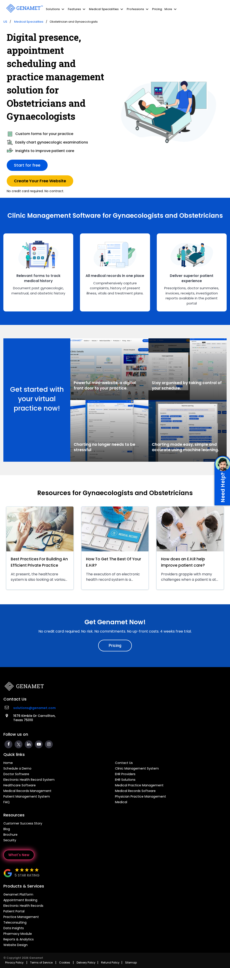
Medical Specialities (106, 9)
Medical (121, 802)
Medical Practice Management (139, 785)
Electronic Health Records (23, 905)
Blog (6, 829)
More (171, 9)
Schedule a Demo (17, 768)
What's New (18, 855)
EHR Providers (125, 774)
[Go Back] (24, 8)
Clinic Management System (137, 768)
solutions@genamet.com (34, 708)
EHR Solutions (125, 779)
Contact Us (124, 763)
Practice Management (21, 917)
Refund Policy (110, 962)
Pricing (157, 9)
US (5, 22)
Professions (138, 9)
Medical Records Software (135, 791)
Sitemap (131, 962)
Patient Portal (13, 911)
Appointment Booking (20, 900)
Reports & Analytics (18, 939)
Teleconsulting (15, 922)
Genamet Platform (18, 894)
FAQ (6, 802)
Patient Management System (26, 796)
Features (77, 9)
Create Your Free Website (40, 181)
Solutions (55, 9)
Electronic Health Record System (29, 779)
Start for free (27, 165)
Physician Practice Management (140, 796)
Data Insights (13, 928)
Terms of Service (41, 962)
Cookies (64, 962)
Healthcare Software (19, 785)
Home (8, 763)
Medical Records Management (27, 791)
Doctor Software (16, 774)
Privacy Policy (14, 962)
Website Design (15, 945)
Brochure (10, 834)
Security (9, 840)
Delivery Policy (86, 962)
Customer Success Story (22, 823)
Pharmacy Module (17, 933)
